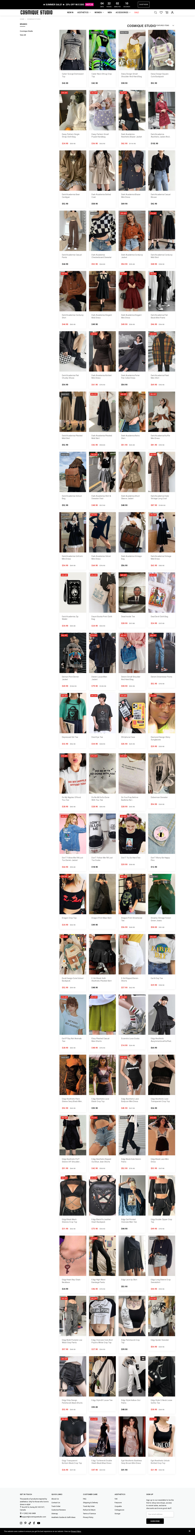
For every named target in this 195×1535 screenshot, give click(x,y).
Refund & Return (89, 1510)
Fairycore (118, 1503)
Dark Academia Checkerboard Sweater (102, 256)
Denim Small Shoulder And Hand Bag (130, 678)
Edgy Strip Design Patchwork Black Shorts (72, 1401)
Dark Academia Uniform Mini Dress (72, 557)
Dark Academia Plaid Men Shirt (160, 376)
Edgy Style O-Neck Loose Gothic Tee (161, 1401)
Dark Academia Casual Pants (72, 256)
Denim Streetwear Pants (161, 677)
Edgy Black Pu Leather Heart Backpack (101, 1220)
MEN (110, 12)
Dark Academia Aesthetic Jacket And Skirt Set (160, 135)
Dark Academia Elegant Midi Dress (102, 316)
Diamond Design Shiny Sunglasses (160, 738)
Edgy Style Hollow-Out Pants (130, 1401)
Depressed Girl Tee (70, 737)
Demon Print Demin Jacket (70, 678)
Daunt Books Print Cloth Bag (102, 617)
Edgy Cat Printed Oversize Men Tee (129, 1220)
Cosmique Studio (26, 31)
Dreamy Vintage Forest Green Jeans (161, 919)
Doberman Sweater (159, 797)
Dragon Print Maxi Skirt (101, 918)
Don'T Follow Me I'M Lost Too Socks (102, 859)
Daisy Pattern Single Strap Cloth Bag (70, 135)
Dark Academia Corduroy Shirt (73, 316)
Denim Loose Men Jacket (99, 678)
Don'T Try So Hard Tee (130, 858)
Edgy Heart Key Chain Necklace (71, 1281)
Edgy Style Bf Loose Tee (102, 1400)
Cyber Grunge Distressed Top (72, 75)
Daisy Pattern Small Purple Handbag (100, 135)
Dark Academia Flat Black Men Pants (159, 316)
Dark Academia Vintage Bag (131, 557)
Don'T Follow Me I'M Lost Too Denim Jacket (72, 859)
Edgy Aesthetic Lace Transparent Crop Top (160, 1100)
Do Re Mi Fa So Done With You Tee (100, 798)
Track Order (55, 1506)
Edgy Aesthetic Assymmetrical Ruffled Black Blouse (161, 1039)
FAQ (84, 1499)
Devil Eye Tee (97, 737)
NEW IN (70, 12)
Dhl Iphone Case (128, 737)
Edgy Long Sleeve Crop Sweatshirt (161, 1281)
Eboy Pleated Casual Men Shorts (100, 1039)
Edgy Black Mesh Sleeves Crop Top (69, 1220)
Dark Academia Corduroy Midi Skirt (161, 256)
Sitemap (54, 1514)
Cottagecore (119, 1510)
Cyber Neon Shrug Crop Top (102, 75)
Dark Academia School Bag (72, 497)
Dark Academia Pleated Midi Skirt (72, 437)
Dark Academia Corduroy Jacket (132, 256)
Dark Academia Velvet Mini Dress (101, 557)
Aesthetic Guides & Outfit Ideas (63, 1517)
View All (23, 35)
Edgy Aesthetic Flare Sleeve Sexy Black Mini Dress (72, 1100)
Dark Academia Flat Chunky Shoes (70, 376)
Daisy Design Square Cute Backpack (160, 75)
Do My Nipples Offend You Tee (71, 798)
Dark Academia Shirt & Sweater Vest (101, 497)
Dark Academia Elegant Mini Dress (131, 316)
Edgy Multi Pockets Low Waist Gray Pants (72, 1341)
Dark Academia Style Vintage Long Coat (160, 497)
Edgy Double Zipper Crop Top (161, 1220)
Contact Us (55, 1503)
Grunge (117, 1514)
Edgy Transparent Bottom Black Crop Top (72, 1462)
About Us (55, 1499)
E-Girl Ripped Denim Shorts (129, 979)
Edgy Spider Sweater (160, 1340)
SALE (136, 12)
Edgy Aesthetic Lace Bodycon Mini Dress (130, 1100)
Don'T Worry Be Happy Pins (160, 859)
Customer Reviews (58, 1510)
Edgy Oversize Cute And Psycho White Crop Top (102, 1341)
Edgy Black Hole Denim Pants (131, 1160)
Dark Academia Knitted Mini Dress (101, 376)
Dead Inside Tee (128, 616)
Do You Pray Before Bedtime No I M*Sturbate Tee (129, 798)
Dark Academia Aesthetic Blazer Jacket (131, 135)
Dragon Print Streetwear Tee (131, 919)
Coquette (118, 1506)
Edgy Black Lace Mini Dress (160, 1160)
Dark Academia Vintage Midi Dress (161, 557)
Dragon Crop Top (69, 918)
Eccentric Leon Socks (130, 1038)
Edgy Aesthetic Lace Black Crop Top (100, 1100)
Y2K (116, 1499)
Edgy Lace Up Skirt (129, 1280)
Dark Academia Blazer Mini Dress (131, 195)
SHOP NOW (143, 4)
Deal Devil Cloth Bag (159, 616)
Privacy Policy (88, 1517)
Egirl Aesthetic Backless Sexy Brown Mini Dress (131, 1462)
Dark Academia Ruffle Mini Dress (160, 437)
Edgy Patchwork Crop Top (130, 1341)
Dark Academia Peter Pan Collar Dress (130, 376)
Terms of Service (89, 1514)
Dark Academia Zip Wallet (70, 617)
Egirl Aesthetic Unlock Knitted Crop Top (160, 1462)
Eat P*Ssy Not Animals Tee (72, 1039)
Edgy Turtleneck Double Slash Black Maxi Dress (102, 1462)
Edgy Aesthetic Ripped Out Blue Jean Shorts (101, 1160)
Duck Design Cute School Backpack (72, 979)
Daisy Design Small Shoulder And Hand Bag (131, 75)
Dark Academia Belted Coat (101, 195)
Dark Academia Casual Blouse (160, 195)
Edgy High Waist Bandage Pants (98, 1281)
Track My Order (89, 1506)
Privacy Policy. (76, 1531)
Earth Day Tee (157, 978)
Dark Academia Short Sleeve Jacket (130, 497)
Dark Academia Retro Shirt (130, 437)
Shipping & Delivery (90, 1503)
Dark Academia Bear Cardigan (71, 195)
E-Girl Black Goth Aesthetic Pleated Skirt (102, 979)
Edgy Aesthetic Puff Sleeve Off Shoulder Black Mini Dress (71, 1160)
